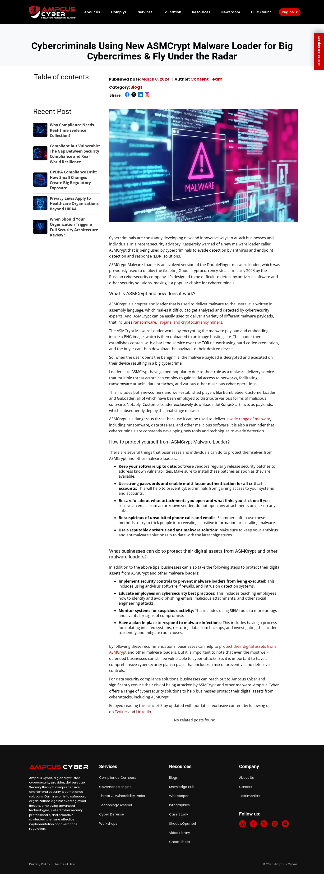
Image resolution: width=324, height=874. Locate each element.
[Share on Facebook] (127, 95)
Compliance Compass (117, 777)
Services (145, 12)
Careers (245, 786)
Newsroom (230, 12)
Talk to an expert (319, 51)
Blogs (136, 87)
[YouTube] (285, 824)
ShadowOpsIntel (182, 823)
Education (172, 12)
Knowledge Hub (181, 786)
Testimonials (249, 795)
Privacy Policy (39, 864)
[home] (53, 12)
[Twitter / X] (264, 824)
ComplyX (119, 12)
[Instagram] (274, 824)
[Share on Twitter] (133, 95)
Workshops (108, 823)
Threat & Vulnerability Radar (122, 795)
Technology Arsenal (115, 805)
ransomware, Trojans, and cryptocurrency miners (177, 322)
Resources (201, 12)
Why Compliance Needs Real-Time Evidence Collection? (72, 130)
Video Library (179, 832)
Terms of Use (65, 864)
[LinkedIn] (242, 824)
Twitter (121, 711)
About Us (92, 12)
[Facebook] (253, 824)
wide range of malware (250, 418)
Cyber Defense (111, 814)
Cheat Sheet (179, 841)
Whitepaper (179, 795)
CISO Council (262, 12)
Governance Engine (115, 786)
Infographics (179, 805)
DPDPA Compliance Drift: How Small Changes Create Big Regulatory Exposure (73, 179)
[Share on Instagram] (147, 95)
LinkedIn (143, 711)
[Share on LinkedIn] (140, 95)
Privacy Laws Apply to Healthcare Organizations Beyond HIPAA (74, 204)
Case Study (178, 814)
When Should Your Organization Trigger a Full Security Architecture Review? (74, 227)
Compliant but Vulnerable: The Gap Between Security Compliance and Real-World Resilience (75, 153)
